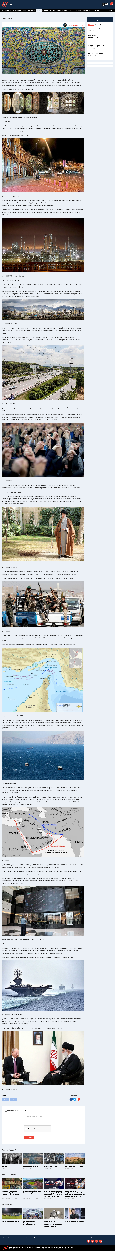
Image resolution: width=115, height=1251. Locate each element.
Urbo (23, 1237)
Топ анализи (31, 10)
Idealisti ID (96, 10)
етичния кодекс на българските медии (63, 1247)
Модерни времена (62, 10)
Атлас (39, 10)
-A (24, 25)
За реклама (17, 1237)
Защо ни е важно (6, 10)
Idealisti (5, 1248)
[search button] (111, 3)
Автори (111, 10)
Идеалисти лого (5, 4)
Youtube (100, 1241)
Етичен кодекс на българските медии (43, 1237)
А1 (101, 10)
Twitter (92, 1241)
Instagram (96, 1241)
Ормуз (13, 1099)
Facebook (88, 1241)
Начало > (4, 14)
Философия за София (75, 10)
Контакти (10, 1237)
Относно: (45, 10)
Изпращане (29, 1137)
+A (21, 25)
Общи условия (29, 1237)
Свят (24, 10)
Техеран (5, 1099)
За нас (4, 1237)
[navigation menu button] (11, 4)
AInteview (52, 10)
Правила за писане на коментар (44, 1137)
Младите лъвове (87, 10)
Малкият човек (17, 10)
